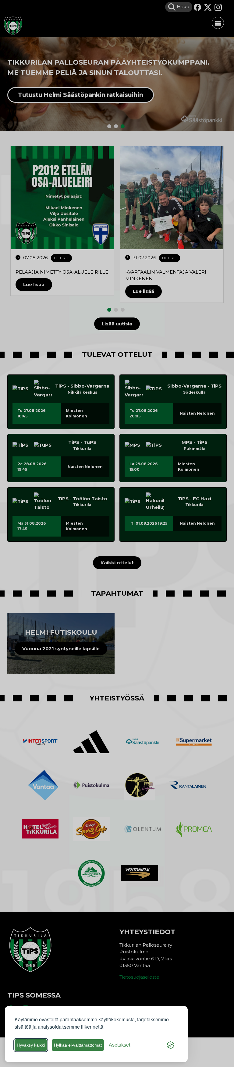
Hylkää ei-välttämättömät (78, 1045)
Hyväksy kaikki (31, 1045)
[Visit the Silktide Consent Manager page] (170, 1045)
